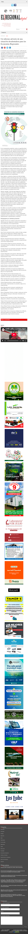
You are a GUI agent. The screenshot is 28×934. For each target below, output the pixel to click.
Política (2, 833)
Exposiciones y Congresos (5, 857)
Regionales (3, 844)
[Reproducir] (2, 340)
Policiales (2, 831)
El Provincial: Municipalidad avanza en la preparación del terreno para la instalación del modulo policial (13, 871)
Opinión (2, 861)
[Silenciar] (23, 340)
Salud (2, 846)
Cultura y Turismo (4, 855)
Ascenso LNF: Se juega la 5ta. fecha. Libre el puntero (12, 867)
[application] (14, 334)
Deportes (2, 835)
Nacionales (3, 840)
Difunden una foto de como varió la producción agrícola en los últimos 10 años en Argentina (14, 891)
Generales (2, 829)
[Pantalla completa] (25, 340)
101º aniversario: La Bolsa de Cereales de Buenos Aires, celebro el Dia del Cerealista (14, 886)
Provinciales (3, 842)
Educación (3, 848)
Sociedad (2, 850)
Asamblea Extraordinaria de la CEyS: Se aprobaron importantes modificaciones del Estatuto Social (14, 876)
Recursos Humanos (4, 859)
